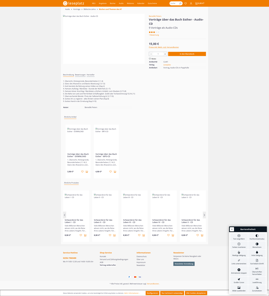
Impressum (141, 262)
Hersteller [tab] (91, 75)
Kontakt (103, 256)
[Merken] (82, 171)
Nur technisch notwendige (172, 293)
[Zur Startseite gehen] (73, 3)
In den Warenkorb (187, 54)
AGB (101, 262)
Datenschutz (142, 256)
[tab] (68, 75)
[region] (104, 37)
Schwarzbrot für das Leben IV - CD (161, 221)
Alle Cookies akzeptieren (196, 293)
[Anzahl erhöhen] (165, 54)
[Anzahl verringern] (151, 54)
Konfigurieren (152, 293)
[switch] (239, 237)
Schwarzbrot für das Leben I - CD (74, 221)
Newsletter (141, 265)
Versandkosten (153, 284)
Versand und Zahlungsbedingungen (114, 259)
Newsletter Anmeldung (184, 264)
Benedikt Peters (155, 16)
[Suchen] (180, 3)
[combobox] (173, 3)
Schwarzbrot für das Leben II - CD (103, 221)
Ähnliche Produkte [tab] (71, 183)
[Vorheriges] (64, 215)
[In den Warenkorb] (87, 171)
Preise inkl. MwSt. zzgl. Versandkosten (164, 47)
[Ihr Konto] (191, 3)
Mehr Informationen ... (132, 293)
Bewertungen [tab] (80, 75)
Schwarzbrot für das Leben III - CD (132, 221)
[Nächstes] (204, 215)
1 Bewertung (154, 35)
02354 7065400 (69, 258)
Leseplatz (167, 65)
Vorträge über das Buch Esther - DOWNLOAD (78, 155)
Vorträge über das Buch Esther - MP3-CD (106, 155)
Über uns (140, 259)
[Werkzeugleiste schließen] (232, 229)
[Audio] (104, 37)
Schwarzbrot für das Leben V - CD (191, 221)
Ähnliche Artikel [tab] (70, 117)
